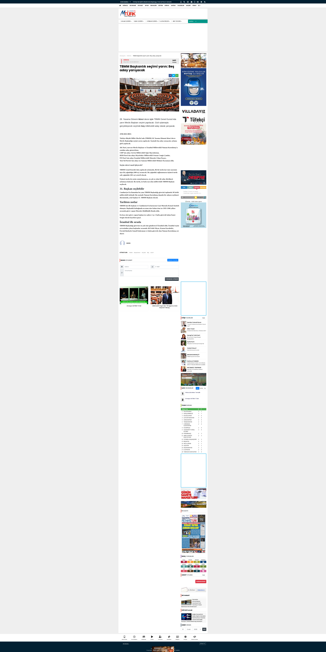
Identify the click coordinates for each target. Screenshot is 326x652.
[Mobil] (181, 1)
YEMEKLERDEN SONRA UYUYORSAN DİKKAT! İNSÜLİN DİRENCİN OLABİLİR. (196, 363)
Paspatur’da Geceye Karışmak (195, 343)
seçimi (144, 252)
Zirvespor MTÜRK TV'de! (190, 400)
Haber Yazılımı (176, 650)
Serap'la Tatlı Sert (193, 335)
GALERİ (188, 5)
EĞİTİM (160, 5)
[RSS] (204, 1)
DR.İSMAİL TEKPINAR (194, 368)
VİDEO (194, 5)
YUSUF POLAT (192, 348)
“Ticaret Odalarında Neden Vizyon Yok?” (196, 325)
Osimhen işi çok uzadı (193, 350)
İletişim (177, 639)
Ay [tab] (205, 388)
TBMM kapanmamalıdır (193, 356)
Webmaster (194, 639)
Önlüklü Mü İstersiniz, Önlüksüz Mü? (196, 331)
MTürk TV (202, 643)
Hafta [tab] (201, 388)
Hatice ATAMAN (192, 361)
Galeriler (143, 639)
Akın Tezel (190, 329)
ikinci (141, 119)
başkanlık (137, 252)
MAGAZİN (153, 5)
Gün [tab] (197, 388)
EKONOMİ (133, 5)
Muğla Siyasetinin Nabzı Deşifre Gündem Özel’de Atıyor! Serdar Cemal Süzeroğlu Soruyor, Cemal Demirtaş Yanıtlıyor (193, 617)
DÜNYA (167, 5)
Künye (185, 639)
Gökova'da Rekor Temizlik (191, 394)
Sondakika (134, 639)
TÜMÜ (203, 318)
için (151, 119)
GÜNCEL (125, 5)
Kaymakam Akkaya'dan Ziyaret (142, 2)
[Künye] (201, 1)
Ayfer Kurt (190, 342)
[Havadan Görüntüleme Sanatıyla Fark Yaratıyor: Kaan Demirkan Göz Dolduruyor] (186, 602)
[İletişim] (188, 1)
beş (143, 126)
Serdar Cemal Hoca (194, 322)
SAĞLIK (173, 5)
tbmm (131, 252)
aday (152, 252)
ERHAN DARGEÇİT (193, 355)
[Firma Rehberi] (191, 1)
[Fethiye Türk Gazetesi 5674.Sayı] (193, 534)
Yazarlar (160, 639)
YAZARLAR (180, 5)
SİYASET (140, 5)
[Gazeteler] (197, 1)
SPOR (147, 5)
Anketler (169, 639)
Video (152, 639)
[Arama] (184, 1)
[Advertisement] (175, 13)
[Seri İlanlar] (194, 1)
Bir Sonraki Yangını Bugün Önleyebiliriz (194, 338)
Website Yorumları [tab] (173, 260)
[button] (199, 5)
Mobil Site (124, 639)
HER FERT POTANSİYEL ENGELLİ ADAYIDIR (194, 370)
